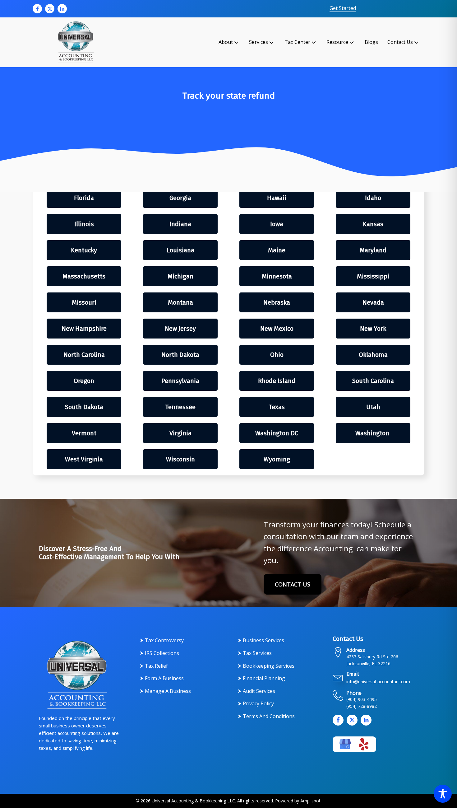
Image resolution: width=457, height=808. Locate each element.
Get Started (343, 8)
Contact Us (400, 42)
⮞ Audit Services (256, 691)
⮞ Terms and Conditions (266, 716)
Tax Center (297, 42)
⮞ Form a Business (162, 678)
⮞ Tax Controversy (162, 640)
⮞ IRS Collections (159, 653)
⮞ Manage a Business (165, 691)
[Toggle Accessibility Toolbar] (442, 793)
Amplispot (310, 801)
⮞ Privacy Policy (256, 703)
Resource (337, 42)
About (226, 42)
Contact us (292, 584)
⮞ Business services (261, 640)
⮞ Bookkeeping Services (266, 665)
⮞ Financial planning (261, 678)
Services (258, 42)
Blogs (371, 42)
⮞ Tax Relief (154, 665)
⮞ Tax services (255, 653)
